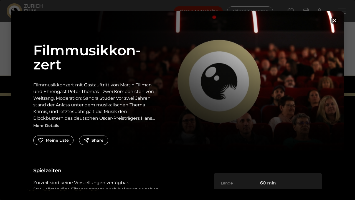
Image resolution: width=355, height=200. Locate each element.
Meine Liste (57, 140)
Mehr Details (46, 125)
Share (97, 140)
